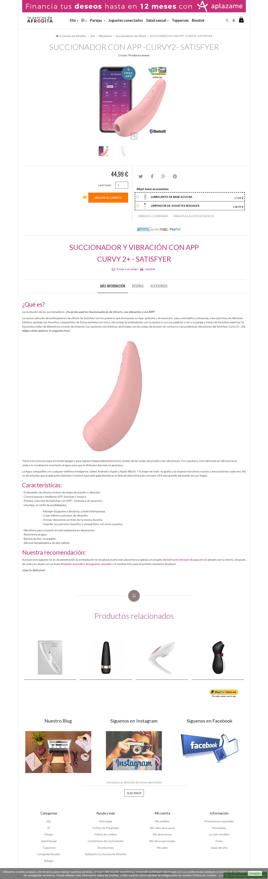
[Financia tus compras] (134, 5)
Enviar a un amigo (127, 269)
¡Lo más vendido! (219, 834)
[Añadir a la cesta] (55, 668)
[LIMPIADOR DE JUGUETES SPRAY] (145, 205)
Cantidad (104, 185)
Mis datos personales (162, 841)
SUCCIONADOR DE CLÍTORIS (25, 662)
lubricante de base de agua (183, 559)
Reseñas (138, 285)
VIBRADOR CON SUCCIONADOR (79, 662)
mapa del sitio (219, 847)
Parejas (48, 834)
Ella (49, 821)
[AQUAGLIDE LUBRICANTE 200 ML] (145, 196)
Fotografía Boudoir (48, 854)
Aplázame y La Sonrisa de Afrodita (105, 854)
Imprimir (150, 269)
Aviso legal (105, 821)
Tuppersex (49, 847)
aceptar (255, 873)
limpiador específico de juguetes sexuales (86, 564)
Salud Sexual (49, 841)
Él (49, 828)
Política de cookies (105, 834)
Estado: (123, 55)
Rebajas (49, 860)
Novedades (219, 828)
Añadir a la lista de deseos (193, 216)
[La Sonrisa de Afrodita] (39, 18)
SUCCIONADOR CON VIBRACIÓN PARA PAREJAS (195, 660)
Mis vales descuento (162, 828)
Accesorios (159, 285)
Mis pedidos (162, 821)
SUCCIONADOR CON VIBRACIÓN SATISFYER (140, 662)
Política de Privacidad (106, 828)
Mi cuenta (162, 813)
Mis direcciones (162, 834)
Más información (112, 285)
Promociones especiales (219, 821)
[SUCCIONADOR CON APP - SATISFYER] (104, 151)
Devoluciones (105, 847)
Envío (219, 841)
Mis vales (162, 847)
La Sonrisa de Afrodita (72, 36)
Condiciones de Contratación (106, 841)
